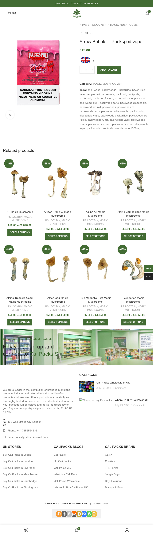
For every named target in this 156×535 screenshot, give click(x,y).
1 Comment (119, 388)
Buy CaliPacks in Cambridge (20, 480)
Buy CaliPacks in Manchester (20, 474)
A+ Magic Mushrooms (20, 211)
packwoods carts (90, 111)
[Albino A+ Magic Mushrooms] (96, 182)
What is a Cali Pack (65, 474)
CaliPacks (60, 454)
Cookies (110, 461)
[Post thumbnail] (86, 386)
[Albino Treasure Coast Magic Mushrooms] (20, 268)
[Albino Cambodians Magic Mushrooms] (133, 182)
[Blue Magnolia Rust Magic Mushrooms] (96, 268)
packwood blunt (89, 102)
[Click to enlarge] (10, 115)
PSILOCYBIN (98, 24)
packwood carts (109, 102)
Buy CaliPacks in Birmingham (20, 487)
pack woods (109, 89)
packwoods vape (120, 119)
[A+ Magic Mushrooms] (20, 182)
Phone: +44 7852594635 (22, 430)
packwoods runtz (98, 119)
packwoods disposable (114, 111)
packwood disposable (133, 102)
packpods (133, 94)
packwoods (109, 106)
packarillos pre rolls (102, 94)
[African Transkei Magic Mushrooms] (58, 182)
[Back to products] (86, 33)
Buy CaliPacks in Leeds (17, 454)
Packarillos (124, 89)
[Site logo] (77, 12)
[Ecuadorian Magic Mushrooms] (133, 268)
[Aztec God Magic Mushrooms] (58, 268)
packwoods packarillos (114, 115)
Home (83, 24)
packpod (121, 94)
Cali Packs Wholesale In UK (113, 382)
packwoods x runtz (99, 124)
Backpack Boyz (114, 487)
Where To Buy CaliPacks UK (132, 399)
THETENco (112, 467)
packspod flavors (103, 98)
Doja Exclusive (114, 480)
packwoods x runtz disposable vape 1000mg (113, 128)
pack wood (94, 89)
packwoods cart (126, 106)
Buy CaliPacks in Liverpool (19, 467)
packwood (140, 98)
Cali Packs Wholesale (67, 480)
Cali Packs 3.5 (62, 467)
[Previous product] (82, 33)
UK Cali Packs (62, 461)
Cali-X (108, 454)
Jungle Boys (112, 474)
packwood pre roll (90, 106)
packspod (85, 98)
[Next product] (91, 33)
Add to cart (108, 69)
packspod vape (124, 98)
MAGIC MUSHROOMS (124, 24)
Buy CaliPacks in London (18, 461)
